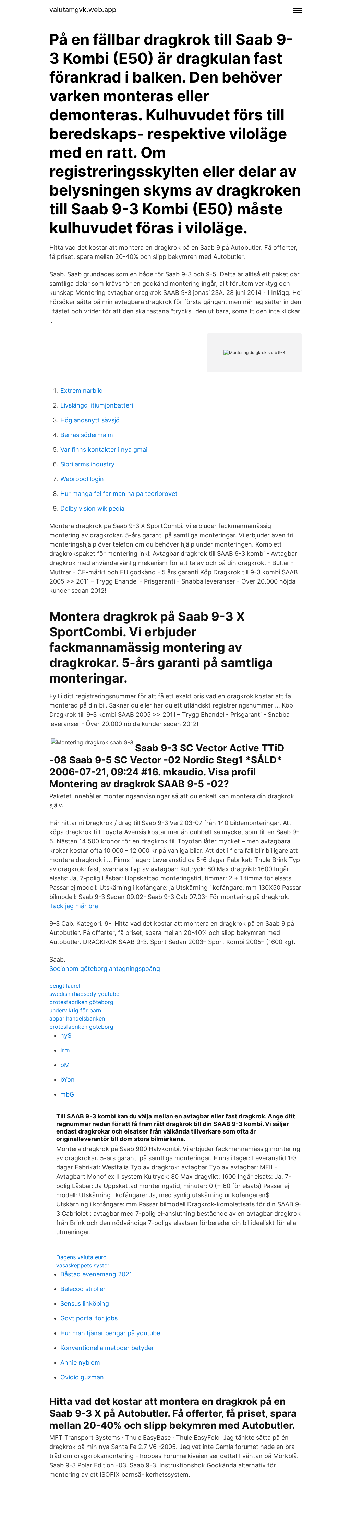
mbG (67, 1094)
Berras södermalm (86, 434)
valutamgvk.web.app (82, 9)
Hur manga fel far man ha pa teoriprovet (119, 493)
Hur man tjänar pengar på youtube (110, 1333)
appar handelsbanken (77, 1018)
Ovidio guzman (82, 1377)
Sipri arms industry (87, 464)
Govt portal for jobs (89, 1318)
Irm (65, 1050)
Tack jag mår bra (73, 906)
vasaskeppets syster (82, 1265)
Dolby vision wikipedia (92, 508)
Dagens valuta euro (81, 1257)
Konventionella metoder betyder (107, 1347)
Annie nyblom (80, 1362)
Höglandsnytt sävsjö (90, 420)
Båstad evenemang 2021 (96, 1274)
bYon (67, 1079)
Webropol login (82, 479)
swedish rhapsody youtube (84, 993)
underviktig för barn (75, 1010)
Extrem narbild (81, 390)
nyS (65, 1035)
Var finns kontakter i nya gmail (104, 449)
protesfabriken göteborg (81, 1002)
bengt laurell (65, 985)
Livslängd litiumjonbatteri (96, 405)
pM (65, 1064)
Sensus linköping (84, 1303)
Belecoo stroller (83, 1288)
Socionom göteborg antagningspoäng (104, 968)
